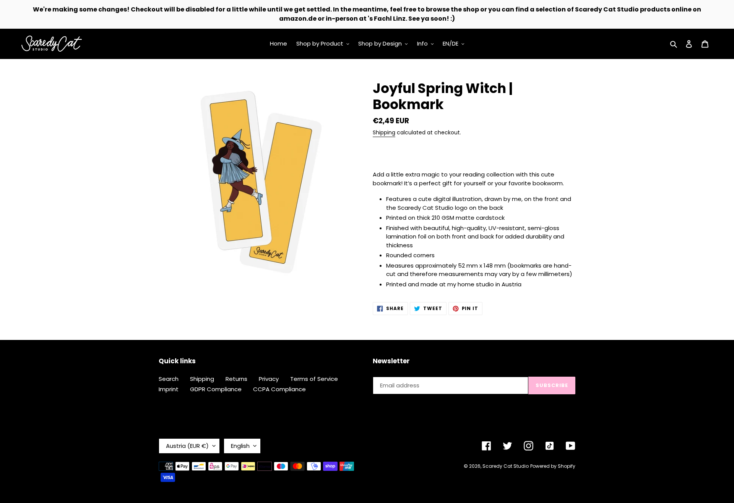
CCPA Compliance (279, 389)
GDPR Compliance (216, 389)
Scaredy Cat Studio (505, 466)
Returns (236, 379)
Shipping (384, 132)
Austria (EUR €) (187, 446)
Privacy (269, 379)
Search (169, 379)
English (240, 446)
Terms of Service (314, 379)
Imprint (169, 389)
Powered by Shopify (552, 466)
